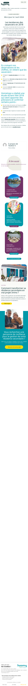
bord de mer (10, 83)
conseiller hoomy (16, 127)
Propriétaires (4, 8)
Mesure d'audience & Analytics (7, 678)
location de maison (13, 75)
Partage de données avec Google (8, 677)
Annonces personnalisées (7, 679)
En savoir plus (14, 197)
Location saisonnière (14, 8)
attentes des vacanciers (10, 119)
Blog (9, 8)
